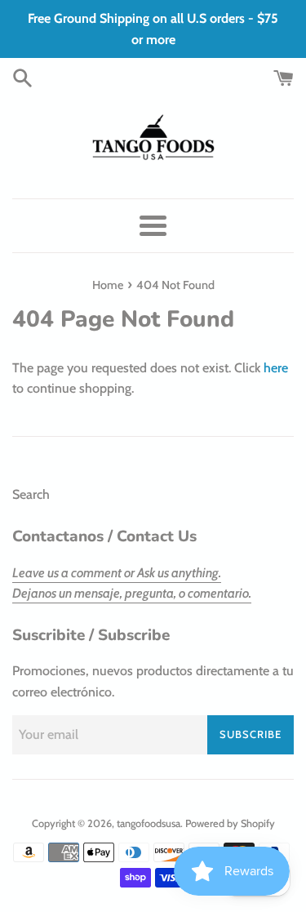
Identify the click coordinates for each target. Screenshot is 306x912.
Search (31, 494)
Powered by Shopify (230, 823)
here (276, 368)
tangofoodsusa (148, 823)
